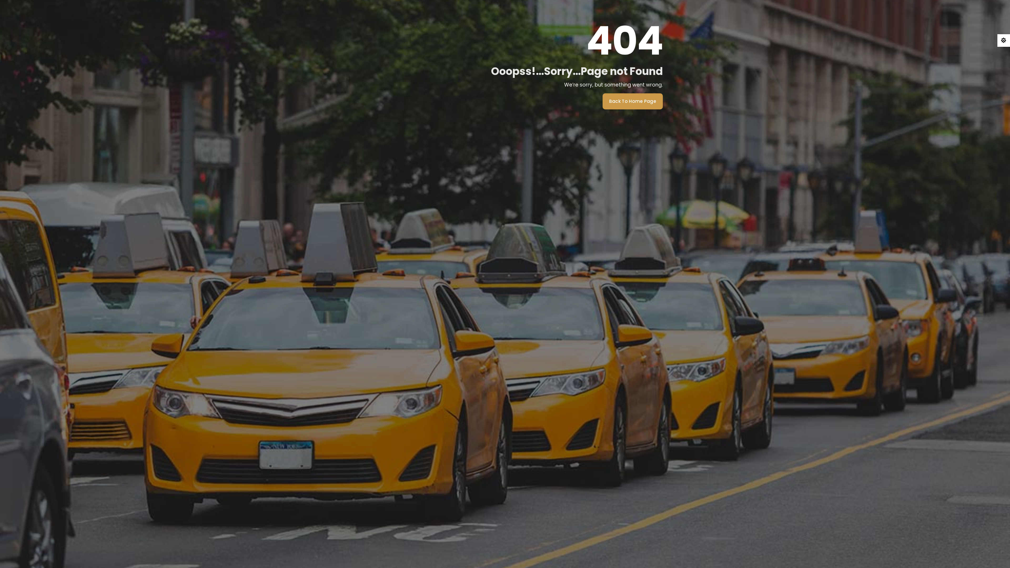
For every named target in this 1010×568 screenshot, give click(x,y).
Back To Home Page (632, 101)
